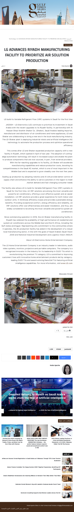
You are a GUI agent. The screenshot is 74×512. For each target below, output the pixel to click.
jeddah (67, 349)
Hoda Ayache (65, 66)
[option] (37, 397)
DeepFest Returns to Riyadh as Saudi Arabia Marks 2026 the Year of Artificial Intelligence (37, 396)
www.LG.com (67, 263)
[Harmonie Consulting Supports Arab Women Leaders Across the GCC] (67, 495)
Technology (12, 39)
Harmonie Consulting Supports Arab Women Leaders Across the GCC (41, 493)
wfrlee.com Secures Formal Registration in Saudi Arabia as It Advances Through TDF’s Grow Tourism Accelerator (31, 459)
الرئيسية (69, 39)
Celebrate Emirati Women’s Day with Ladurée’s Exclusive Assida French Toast (38, 484)
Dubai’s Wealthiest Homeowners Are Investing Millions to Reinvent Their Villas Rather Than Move (32, 475)
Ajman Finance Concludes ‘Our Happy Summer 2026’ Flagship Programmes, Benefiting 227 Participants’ (34, 468)
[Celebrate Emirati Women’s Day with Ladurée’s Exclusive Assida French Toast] (67, 486)
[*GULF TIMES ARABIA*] (37, 12)
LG (51, 349)
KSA (58, 349)
